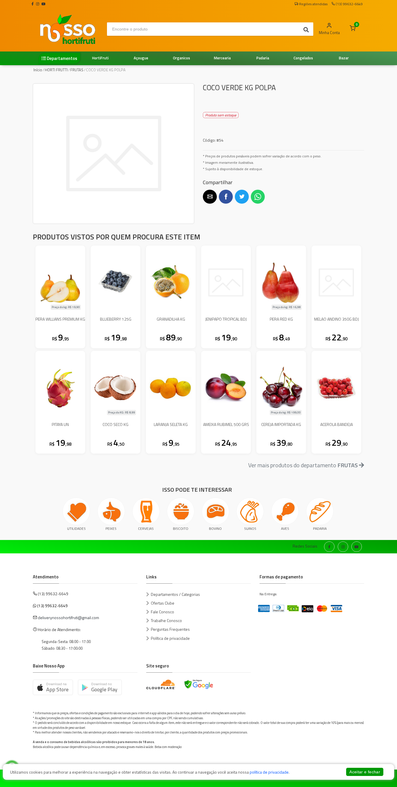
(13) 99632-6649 (52, 606)
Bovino (215, 528)
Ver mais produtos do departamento (303, 465)
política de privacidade (269, 772)
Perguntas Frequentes (170, 629)
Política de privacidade (170, 638)
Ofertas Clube (162, 603)
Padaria (320, 528)
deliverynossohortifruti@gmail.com (68, 617)
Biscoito (180, 528)
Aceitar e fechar (364, 772)
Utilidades (76, 528)
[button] (210, 197)
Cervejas (146, 528)
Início (37, 70)
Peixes (111, 528)
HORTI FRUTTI (56, 70)
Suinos (250, 528)
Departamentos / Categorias (175, 594)
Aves (285, 528)
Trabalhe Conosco (166, 620)
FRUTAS (76, 70)
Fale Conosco (162, 612)
